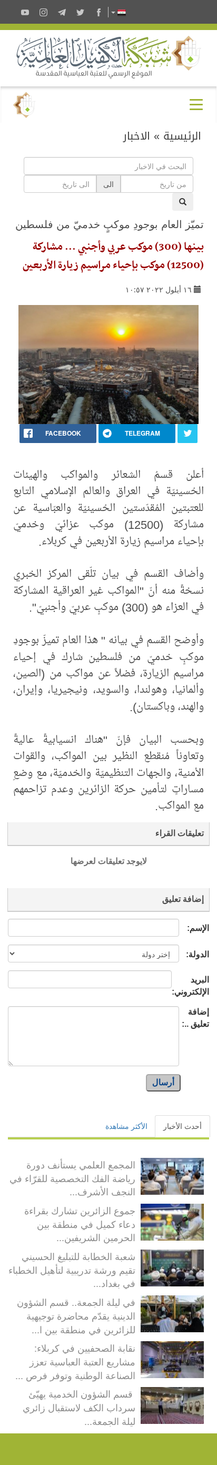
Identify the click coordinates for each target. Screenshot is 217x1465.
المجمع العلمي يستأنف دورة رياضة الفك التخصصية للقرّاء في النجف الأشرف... (72, 1177)
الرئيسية (182, 136)
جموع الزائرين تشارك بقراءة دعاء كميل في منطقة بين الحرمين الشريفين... (79, 1223)
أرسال (163, 1082)
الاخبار (136, 136)
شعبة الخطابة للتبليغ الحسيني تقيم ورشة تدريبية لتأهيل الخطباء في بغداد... (71, 1269)
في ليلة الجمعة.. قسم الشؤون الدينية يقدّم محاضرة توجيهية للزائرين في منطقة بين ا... (76, 1315)
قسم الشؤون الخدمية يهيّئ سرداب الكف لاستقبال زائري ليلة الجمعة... (79, 1407)
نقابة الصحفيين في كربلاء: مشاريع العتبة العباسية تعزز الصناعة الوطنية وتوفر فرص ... (75, 1361)
